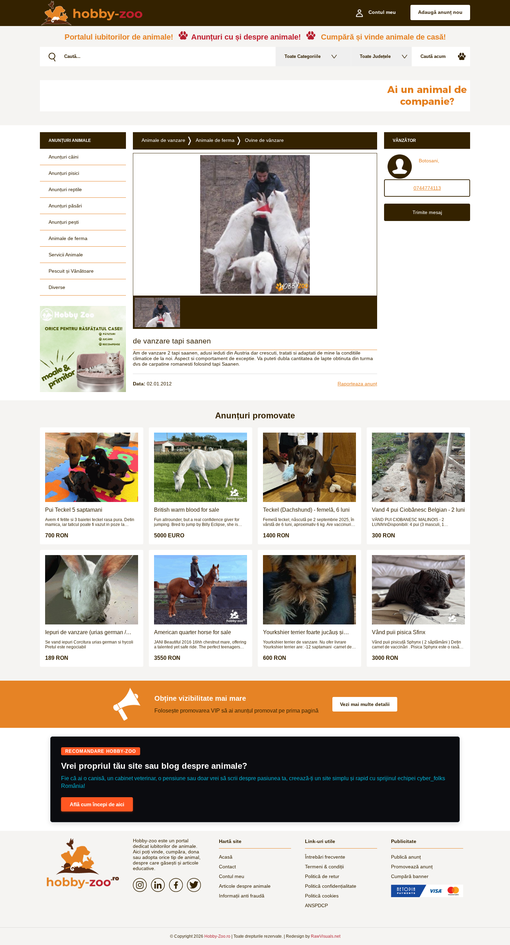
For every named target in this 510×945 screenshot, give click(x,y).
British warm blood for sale (186, 510)
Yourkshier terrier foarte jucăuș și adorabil (303, 632)
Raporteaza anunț (357, 383)
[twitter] (196, 885)
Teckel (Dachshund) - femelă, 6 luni (306, 510)
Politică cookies (322, 896)
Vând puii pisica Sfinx (398, 632)
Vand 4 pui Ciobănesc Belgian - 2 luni (418, 510)
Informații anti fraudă (241, 896)
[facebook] (178, 885)
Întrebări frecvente (325, 857)
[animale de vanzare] (83, 863)
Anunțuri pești (64, 222)
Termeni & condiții (324, 866)
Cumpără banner (409, 876)
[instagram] (142, 885)
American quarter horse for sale (192, 632)
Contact (227, 866)
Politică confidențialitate (330, 886)
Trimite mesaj (427, 212)
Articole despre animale (245, 886)
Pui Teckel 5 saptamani (73, 510)
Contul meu (231, 876)
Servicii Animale (66, 254)
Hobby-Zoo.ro (217, 936)
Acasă (225, 857)
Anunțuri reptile (65, 189)
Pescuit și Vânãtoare (71, 271)
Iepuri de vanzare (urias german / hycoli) (85, 632)
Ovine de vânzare (264, 140)
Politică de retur (322, 876)
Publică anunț (406, 857)
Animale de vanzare (163, 140)
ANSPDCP (316, 905)
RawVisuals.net (325, 936)
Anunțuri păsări (65, 205)
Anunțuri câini (63, 157)
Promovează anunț (412, 866)
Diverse (57, 287)
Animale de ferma (68, 238)
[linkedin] (160, 885)
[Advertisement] (208, 95)
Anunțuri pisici (64, 173)
